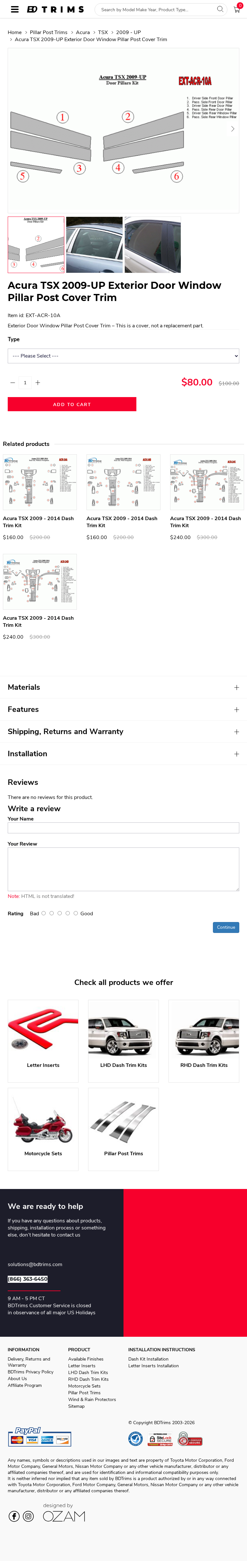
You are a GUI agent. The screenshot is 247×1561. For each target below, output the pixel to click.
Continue (226, 927)
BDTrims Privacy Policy (30, 1372)
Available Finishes (86, 1359)
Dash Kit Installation (148, 1359)
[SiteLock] (163, 1439)
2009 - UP (128, 32)
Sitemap (76, 1406)
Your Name (21, 818)
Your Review (22, 843)
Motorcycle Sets (84, 1386)
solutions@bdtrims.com (35, 1265)
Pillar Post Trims (49, 32)
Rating (15, 913)
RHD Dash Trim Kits (88, 1379)
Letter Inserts (82, 1366)
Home (15, 32)
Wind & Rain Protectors (92, 1400)
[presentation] (15, 129)
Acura (83, 32)
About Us (17, 1379)
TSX (103, 32)
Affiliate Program (25, 1385)
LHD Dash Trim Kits (88, 1373)
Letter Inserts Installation (153, 1366)
